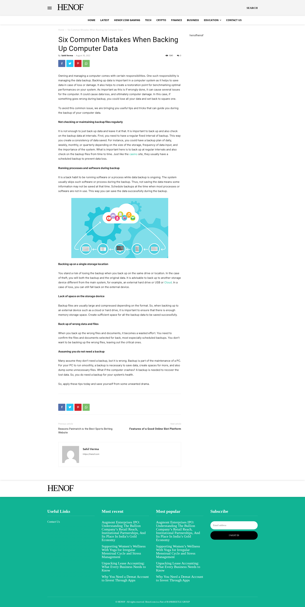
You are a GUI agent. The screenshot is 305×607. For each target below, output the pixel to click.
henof (193, 35)
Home (61, 29)
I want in (234, 535)
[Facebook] (61, 63)
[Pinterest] (78, 63)
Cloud (168, 282)
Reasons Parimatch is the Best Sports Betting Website (85, 430)
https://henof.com (91, 454)
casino (133, 154)
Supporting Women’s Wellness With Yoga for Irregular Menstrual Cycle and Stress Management (124, 551)
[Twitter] (69, 63)
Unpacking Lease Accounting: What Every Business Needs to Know (124, 566)
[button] (252, 8)
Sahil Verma (67, 55)
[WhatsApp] (86, 63)
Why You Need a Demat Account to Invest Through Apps (125, 578)
